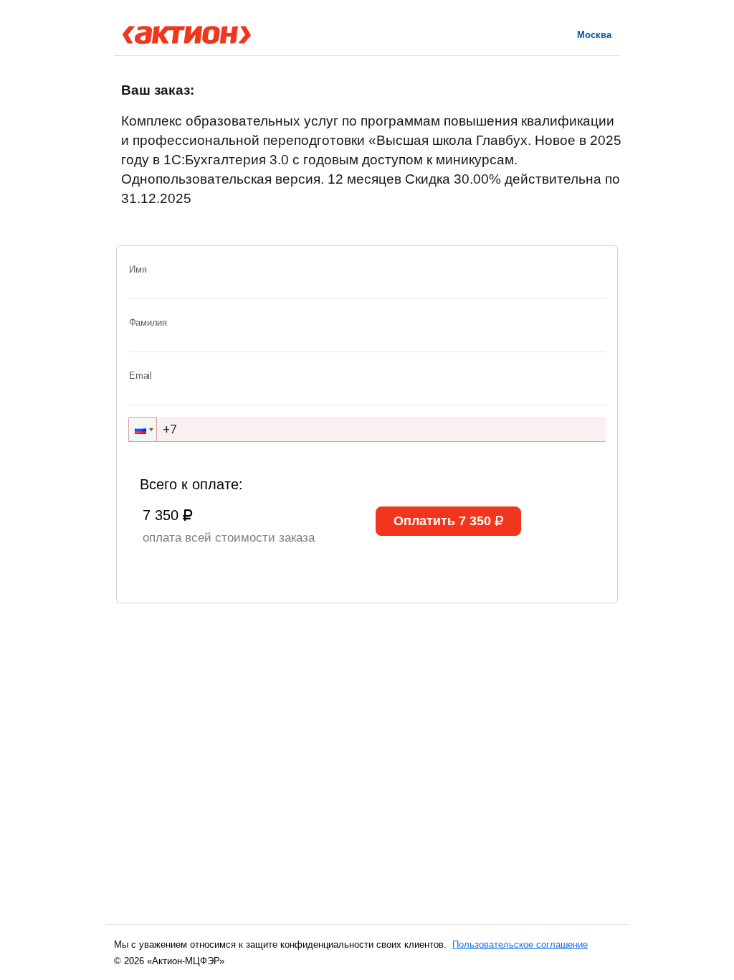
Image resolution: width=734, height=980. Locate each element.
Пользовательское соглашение (520, 944)
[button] (142, 429)
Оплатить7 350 (442, 521)
